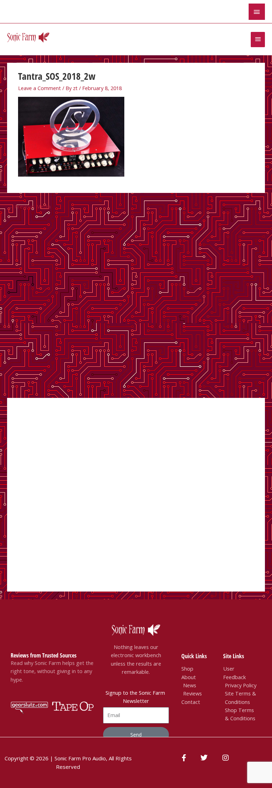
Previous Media (29, 206)
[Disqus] (136, 303)
